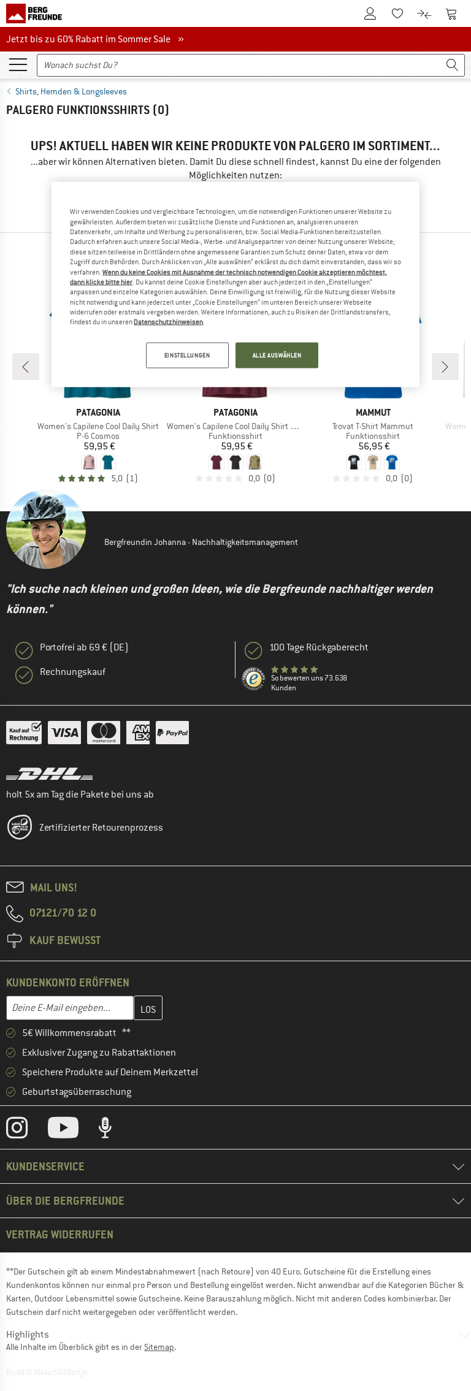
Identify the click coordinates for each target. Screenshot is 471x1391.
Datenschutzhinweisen (168, 322)
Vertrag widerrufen (59, 1234)
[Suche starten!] (452, 65)
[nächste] (445, 366)
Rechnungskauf (72, 672)
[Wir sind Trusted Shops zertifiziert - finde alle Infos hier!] (254, 679)
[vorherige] (25, 366)
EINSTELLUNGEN (187, 355)
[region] (235, 284)
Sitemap (159, 1346)
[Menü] (18, 63)
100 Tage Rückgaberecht (319, 647)
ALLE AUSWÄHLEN (277, 355)
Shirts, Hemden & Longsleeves (71, 91)
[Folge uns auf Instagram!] (26, 1130)
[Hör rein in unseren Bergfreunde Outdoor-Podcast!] (114, 1130)
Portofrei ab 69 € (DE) (84, 647)
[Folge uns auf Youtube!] (72, 1130)
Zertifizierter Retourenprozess (101, 827)
